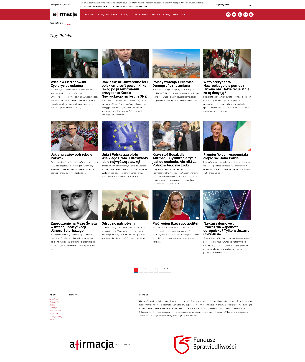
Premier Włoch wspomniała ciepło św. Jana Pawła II (225, 156)
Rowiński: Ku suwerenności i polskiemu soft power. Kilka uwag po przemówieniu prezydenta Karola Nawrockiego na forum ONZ (125, 89)
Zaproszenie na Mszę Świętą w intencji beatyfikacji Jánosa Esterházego (74, 227)
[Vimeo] (251, 14)
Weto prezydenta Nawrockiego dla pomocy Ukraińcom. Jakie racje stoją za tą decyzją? (226, 87)
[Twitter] (234, 14)
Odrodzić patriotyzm (118, 223)
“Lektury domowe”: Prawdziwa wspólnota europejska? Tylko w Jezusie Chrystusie (226, 228)
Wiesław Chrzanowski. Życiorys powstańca (69, 84)
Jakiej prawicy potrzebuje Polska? (71, 156)
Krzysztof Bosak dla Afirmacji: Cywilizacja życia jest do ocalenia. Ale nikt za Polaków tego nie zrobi (174, 159)
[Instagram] (240, 14)
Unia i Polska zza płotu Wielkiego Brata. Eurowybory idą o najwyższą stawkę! (125, 158)
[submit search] (249, 5)
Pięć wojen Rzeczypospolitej (175, 223)
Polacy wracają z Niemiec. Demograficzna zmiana (173, 84)
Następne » (164, 268)
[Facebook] (228, 14)
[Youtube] (245, 14)
